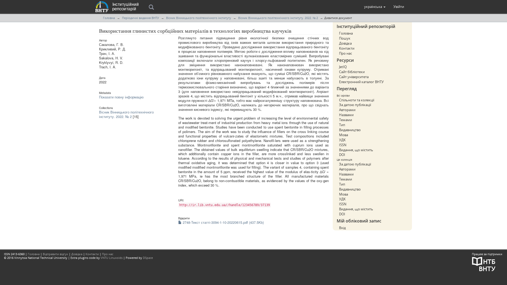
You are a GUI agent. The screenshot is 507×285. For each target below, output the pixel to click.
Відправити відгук (55, 254)
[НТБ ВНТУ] (484, 263)
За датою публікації (355, 104)
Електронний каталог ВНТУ (361, 81)
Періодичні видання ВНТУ (140, 18)
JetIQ (343, 66)
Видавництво (350, 129)
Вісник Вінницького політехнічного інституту (198, 18)
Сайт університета (354, 76)
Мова (343, 134)
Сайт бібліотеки (352, 71)
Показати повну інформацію (121, 96)
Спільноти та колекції (356, 100)
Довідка (345, 43)
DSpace (148, 258)
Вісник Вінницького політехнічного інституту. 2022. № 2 (278, 18)
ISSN (342, 144)
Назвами (346, 114)
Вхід (342, 227)
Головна (109, 18)
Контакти (346, 48)
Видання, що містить (356, 150)
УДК (342, 139)
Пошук (344, 38)
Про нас (345, 53)
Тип (342, 124)
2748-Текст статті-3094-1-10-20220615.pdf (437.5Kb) (223, 222)
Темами (345, 119)
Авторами (347, 109)
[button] (374, 6)
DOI (342, 154)
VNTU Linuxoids (112, 258)
